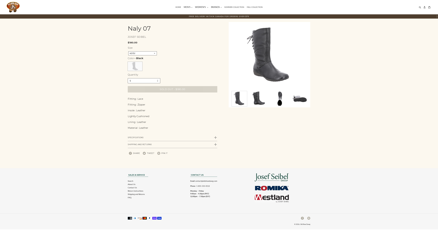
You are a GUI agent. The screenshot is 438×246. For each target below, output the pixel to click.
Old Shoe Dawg (305, 224)
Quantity (133, 74)
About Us (131, 184)
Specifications (135, 137)
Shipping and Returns (140, 144)
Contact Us (132, 187)
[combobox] (142, 53)
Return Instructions (135, 191)
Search (130, 181)
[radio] (135, 66)
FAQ (129, 197)
